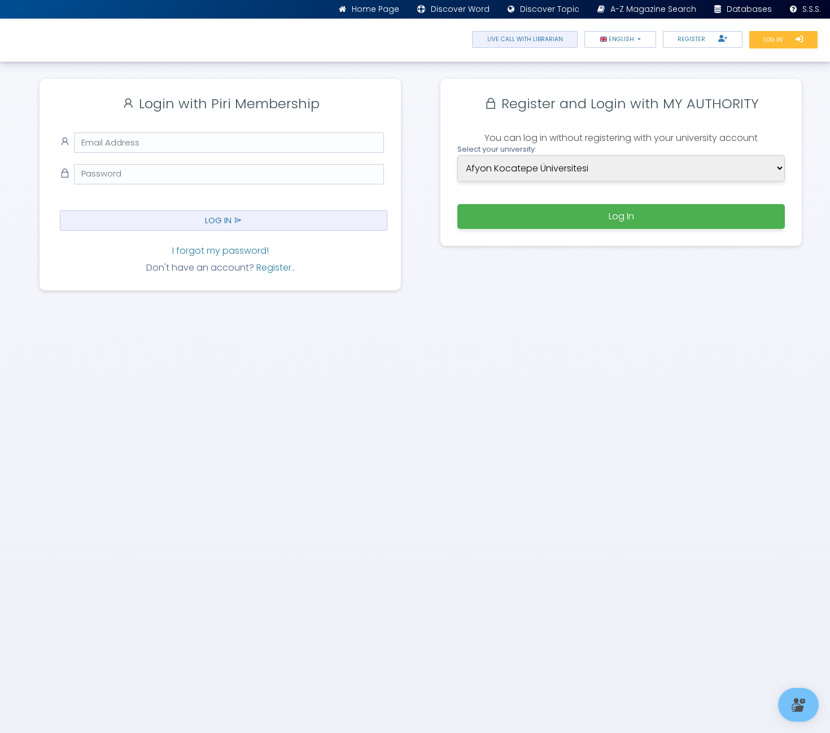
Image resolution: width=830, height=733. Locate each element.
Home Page (375, 9)
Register (692, 39)
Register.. (275, 267)
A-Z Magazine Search (653, 9)
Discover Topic (549, 9)
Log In (773, 40)
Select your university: (496, 149)
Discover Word (460, 9)
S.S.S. (811, 9)
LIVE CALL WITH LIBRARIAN (525, 39)
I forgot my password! (220, 250)
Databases (749, 9)
